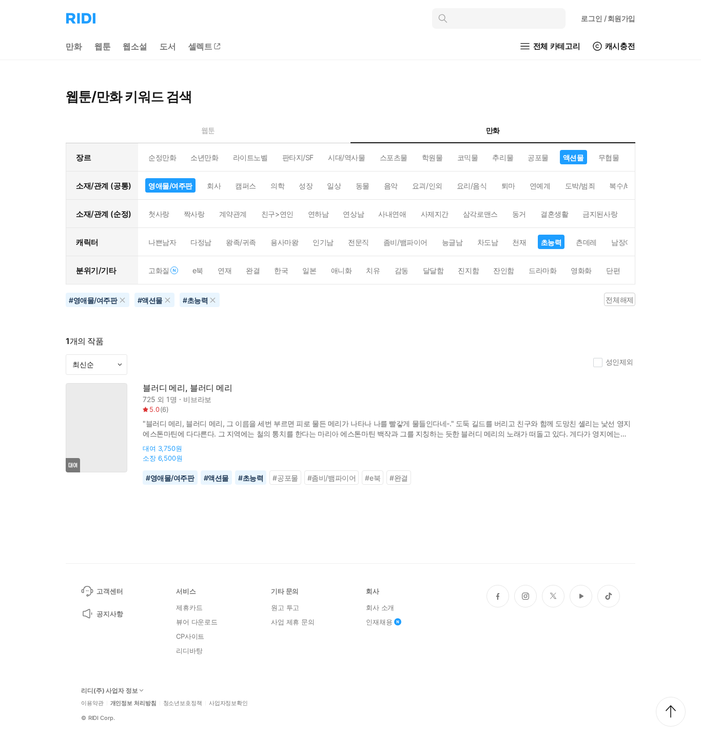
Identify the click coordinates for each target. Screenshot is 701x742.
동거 (519, 214)
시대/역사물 (346, 157)
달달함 (433, 270)
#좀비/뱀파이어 (331, 477)
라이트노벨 (250, 157)
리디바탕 (189, 650)
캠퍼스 (245, 185)
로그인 (608, 18)
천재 (519, 242)
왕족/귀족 (241, 242)
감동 (401, 270)
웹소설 (135, 46)
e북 (197, 270)
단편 (613, 270)
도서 (168, 46)
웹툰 (102, 46)
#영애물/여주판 (170, 477)
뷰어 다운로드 (197, 622)
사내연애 (392, 214)
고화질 (158, 270)
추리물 (502, 157)
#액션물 (216, 477)
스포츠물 (393, 157)
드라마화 (542, 270)
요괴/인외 (427, 185)
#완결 (399, 477)
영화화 (581, 270)
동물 (362, 185)
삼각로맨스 (480, 214)
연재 (224, 270)
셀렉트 (200, 46)
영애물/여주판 (170, 185)
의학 (277, 185)
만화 (74, 46)
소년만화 (204, 157)
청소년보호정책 (182, 703)
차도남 (487, 242)
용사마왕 (284, 242)
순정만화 (162, 157)
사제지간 (435, 214)
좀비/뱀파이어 (405, 242)
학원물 (432, 157)
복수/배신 (624, 185)
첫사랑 (158, 214)
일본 (309, 270)
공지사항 (109, 614)
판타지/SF (298, 157)
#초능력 (250, 477)
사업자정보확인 (228, 703)
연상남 (353, 214)
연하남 (318, 214)
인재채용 (379, 622)
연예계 (540, 185)
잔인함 (503, 270)
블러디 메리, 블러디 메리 (187, 388)
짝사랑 (194, 214)
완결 (253, 270)
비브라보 (197, 399)
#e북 (372, 477)
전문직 (358, 242)
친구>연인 (277, 214)
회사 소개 (380, 607)
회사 (214, 185)
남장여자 (625, 242)
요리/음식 (472, 185)
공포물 (538, 157)
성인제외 (619, 361)
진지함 (468, 270)
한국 (281, 270)
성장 (306, 185)
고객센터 (109, 591)
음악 (391, 185)
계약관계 (233, 214)
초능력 (551, 242)
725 (149, 399)
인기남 (323, 242)
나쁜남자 (162, 242)
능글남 (452, 242)
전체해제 (619, 299)
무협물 (608, 157)
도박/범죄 (580, 185)
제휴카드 (189, 607)
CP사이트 (190, 636)
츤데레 (586, 242)
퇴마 (508, 185)
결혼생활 (554, 214)
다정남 (200, 242)
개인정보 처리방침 (133, 703)
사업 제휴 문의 (293, 622)
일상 (334, 185)
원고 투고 (285, 607)
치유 (373, 270)
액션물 (573, 157)
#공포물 (285, 477)
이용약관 (92, 703)
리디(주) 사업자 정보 (109, 690)
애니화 (341, 270)
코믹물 (467, 157)
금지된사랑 (599, 214)
